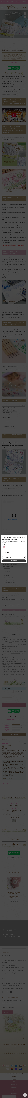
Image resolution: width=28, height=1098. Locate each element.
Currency (4, 555)
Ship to (3, 544)
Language (4, 550)
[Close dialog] (26, 536)
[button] (14, 547)
